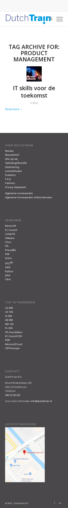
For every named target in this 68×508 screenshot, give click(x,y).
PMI (7, 254)
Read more (12, 109)
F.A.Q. (8, 179)
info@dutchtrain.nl (41, 401)
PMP (7, 340)
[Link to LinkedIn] (60, 503)
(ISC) (9, 263)
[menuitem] (49, 19)
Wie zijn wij (11, 159)
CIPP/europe (12, 348)
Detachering (12, 167)
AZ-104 (9, 311)
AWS (7, 267)
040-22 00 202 (12, 395)
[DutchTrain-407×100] (28, 19)
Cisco (8, 242)
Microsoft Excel (13, 344)
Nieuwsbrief (12, 154)
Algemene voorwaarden (19, 193)
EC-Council (11, 230)
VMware (10, 238)
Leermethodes (13, 171)
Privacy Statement (15, 187)
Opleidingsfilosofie (16, 163)
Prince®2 (10, 250)
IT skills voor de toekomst (34, 91)
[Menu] (58, 19)
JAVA (7, 275)
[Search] (49, 19)
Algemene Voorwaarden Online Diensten (28, 197)
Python (9, 271)
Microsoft (10, 225)
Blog (35, 102)
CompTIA (10, 234)
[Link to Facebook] (54, 503)
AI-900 (8, 316)
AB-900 (9, 320)
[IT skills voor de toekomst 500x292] (34, 74)
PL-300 (8, 328)
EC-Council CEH (13, 336)
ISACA (8, 258)
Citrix (8, 279)
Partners (10, 183)
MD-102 (9, 324)
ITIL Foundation (13, 332)
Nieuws (9, 151)
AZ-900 (9, 308)
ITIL (7, 246)
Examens (10, 175)
